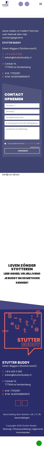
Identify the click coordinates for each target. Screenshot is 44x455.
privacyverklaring (30, 143)
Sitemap (7, 429)
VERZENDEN (22, 151)
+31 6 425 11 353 (13, 54)
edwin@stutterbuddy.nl (18, 57)
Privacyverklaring (22, 429)
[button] (40, 4)
